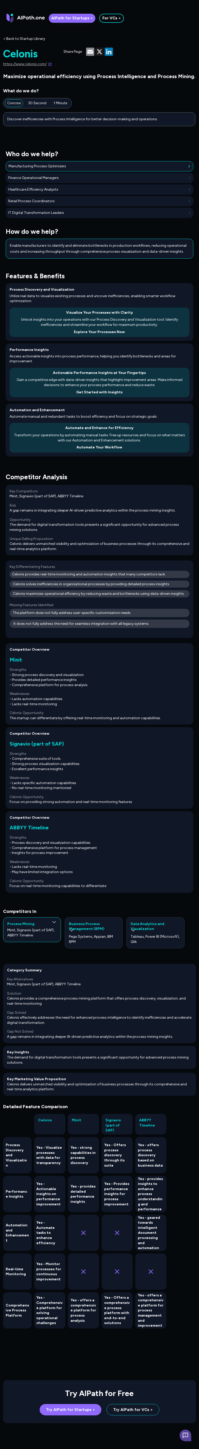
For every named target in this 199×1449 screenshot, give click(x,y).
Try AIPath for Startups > (70, 1409)
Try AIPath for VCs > (133, 1409)
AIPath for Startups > (72, 18)
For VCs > (111, 18)
